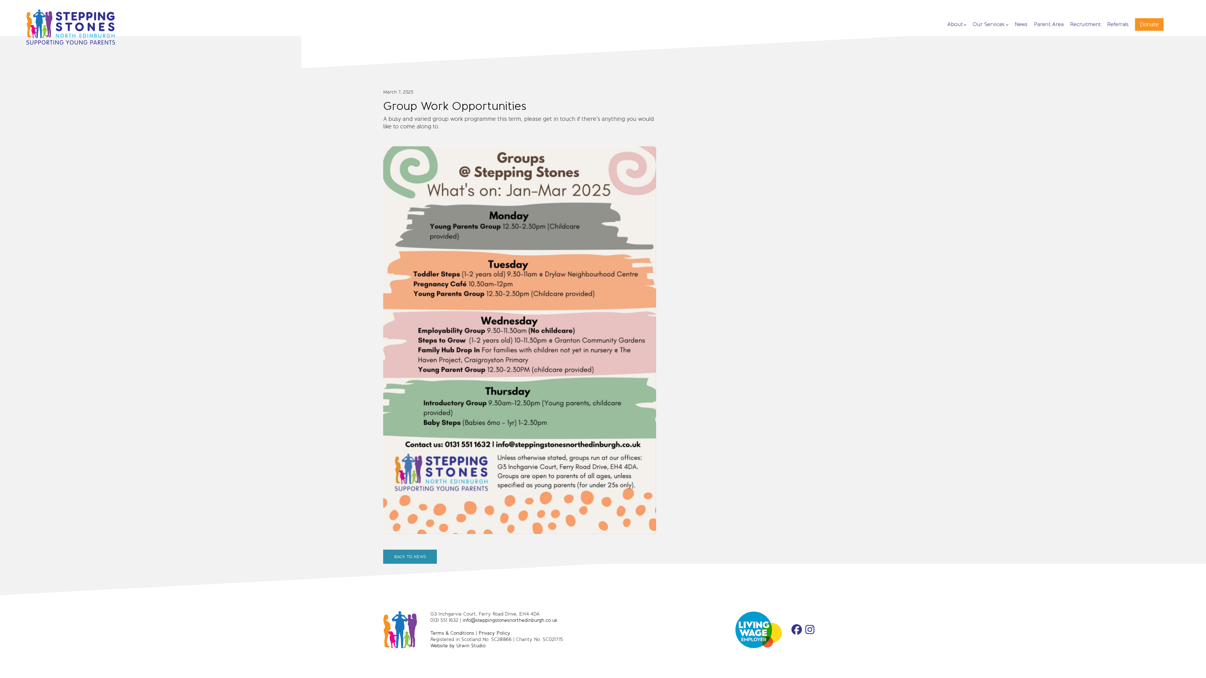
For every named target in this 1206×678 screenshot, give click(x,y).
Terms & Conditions (452, 633)
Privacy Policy (494, 633)
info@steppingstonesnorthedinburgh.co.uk (510, 620)
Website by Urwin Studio (458, 645)
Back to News (410, 556)
